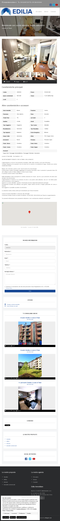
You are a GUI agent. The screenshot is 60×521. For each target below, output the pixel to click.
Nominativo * (8, 251)
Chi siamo (39, 12)
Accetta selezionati (21, 517)
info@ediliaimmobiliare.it (10, 2)
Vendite (8, 439)
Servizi (46, 12)
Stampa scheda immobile (13, 304)
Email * (6, 258)
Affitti (7, 441)
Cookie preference (21, 509)
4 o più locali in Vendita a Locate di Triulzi (30, 383)
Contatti (53, 12)
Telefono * (7, 265)
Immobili (29, 12)
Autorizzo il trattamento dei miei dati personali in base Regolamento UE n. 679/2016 (27, 287)
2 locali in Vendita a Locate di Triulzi (30, 318)
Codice (6, 245)
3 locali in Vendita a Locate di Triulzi (30, 350)
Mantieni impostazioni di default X (30, 497)
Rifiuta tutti (12, 517)
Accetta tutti (6, 517)
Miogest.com (48, 518)
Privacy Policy (9, 288)
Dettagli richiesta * (9, 271)
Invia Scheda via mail (12, 306)
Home (23, 12)
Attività (8, 443)
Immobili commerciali (11, 446)
